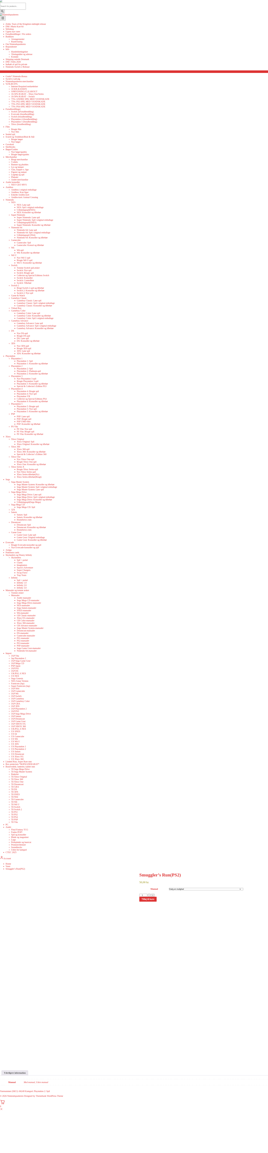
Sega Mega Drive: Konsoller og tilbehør (34, 499)
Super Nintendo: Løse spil (28, 217)
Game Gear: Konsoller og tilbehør (32, 540)
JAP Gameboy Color (20, 701)
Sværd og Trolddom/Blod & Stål (20, 137)
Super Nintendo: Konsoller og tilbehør (34, 225)
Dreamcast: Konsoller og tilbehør (31, 527)
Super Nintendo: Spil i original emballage (35, 220)
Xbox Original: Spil (25, 441)
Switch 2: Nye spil (25, 293)
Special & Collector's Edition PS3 (31, 386)
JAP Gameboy (17, 698)
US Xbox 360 (17, 759)
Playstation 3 (16, 376)
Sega (8, 479)
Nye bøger (16, 142)
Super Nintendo (18, 215)
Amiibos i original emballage (24, 190)
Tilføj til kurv (148, 899)
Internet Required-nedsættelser (24, 86)
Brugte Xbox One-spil (26, 462)
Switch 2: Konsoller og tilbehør (30, 290)
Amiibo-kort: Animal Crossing (24, 197)
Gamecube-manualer (26, 635)
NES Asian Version (19, 681)
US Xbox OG (17, 756)
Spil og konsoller (18, 834)
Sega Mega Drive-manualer (29, 603)
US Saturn (15, 751)
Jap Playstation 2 (18, 658)
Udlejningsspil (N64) (26, 235)
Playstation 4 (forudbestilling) (24, 119)
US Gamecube (17, 736)
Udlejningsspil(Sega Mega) (29, 502)
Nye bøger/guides (19, 152)
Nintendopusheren (15, 1096)
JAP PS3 (15, 711)
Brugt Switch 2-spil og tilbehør (30, 288)
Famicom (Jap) (17, 683)
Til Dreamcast (17, 784)
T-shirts (14, 162)
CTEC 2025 (11, 852)
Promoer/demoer (18, 845)
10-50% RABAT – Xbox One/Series (27, 94)
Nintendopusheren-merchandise (20, 81)
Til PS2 (14, 814)
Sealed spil (10, 134)
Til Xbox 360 (17, 779)
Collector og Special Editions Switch (33, 275)
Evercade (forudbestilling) (22, 114)
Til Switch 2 (16, 809)
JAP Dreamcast (18, 719)
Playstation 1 (16, 358)
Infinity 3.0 (22, 588)
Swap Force (22, 572)
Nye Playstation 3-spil (26, 378)
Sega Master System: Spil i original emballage (37, 487)
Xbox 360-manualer (25, 623)
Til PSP (14, 819)
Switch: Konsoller (25, 278)
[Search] (2, 11)
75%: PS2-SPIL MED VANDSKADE (28, 101)
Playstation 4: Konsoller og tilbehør (32, 401)
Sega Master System (20, 482)
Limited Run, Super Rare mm (19, 761)
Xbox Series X (17, 467)
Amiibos (9, 187)
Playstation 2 (16, 366)
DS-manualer (22, 633)
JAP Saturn (16, 716)
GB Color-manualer (25, 620)
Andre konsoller (13, 182)
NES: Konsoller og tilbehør (29, 212)
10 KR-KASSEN (19, 89)
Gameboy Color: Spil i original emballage (35, 318)
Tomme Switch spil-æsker (28, 268)
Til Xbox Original (19, 777)
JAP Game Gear (18, 721)
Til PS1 (14, 812)
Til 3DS (14, 792)
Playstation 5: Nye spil (27, 409)
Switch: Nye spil (24, 270)
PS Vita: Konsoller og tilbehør (30, 434)
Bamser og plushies (19, 164)
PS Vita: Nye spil (24, 429)
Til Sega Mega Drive (20, 769)
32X (13, 509)
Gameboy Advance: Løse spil (30, 323)
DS (12, 331)
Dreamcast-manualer (26, 630)
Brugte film (16, 129)
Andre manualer (24, 598)
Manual (154, 889)
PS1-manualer (23, 638)
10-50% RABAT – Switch (23, 96)
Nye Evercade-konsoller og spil (25, 547)
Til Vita (14, 822)
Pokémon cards (12, 552)
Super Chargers (23, 570)
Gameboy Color (18, 310)
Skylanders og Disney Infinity (19, 555)
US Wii (14, 739)
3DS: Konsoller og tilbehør (29, 353)
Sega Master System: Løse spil (30, 489)
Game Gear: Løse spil (26, 535)
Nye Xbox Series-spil (26, 472)
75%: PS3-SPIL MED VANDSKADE (28, 104)
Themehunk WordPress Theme (49, 1096)
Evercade (10, 542)
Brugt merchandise (19, 159)
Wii (12, 247)
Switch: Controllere (25, 280)
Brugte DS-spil (23, 336)
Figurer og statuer (19, 172)
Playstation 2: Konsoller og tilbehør (32, 373)
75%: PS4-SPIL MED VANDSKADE (28, 106)
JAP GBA (15, 703)
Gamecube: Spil (24, 242)
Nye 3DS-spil (23, 346)
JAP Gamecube (18, 691)
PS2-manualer (23, 640)
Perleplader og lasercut (21, 842)
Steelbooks (10, 147)
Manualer (15, 595)
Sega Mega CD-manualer (28, 600)
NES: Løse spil (23, 205)
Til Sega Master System (21, 771)
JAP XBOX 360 (18, 726)
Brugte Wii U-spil (24, 260)
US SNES (15, 731)
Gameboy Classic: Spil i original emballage (36, 303)
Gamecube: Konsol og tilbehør (30, 245)
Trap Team (21, 575)
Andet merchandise (19, 179)
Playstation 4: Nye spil (27, 394)
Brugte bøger (17, 139)
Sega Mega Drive (19, 492)
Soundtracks (16, 847)
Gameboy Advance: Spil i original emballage (36, 326)
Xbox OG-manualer (25, 618)
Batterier (15, 774)
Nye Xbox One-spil (25, 459)
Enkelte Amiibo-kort (20, 195)
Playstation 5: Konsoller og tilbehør (32, 411)
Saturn (14, 512)
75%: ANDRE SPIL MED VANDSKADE (30, 99)
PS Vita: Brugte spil (25, 431)
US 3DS (15, 744)
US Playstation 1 (18, 746)
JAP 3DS (15, 706)
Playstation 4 (16, 389)
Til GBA (15, 787)
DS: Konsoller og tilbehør (28, 341)
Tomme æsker (17, 593)
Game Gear (16, 532)
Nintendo (10, 200)
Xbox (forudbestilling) (21, 124)
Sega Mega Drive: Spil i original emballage (36, 497)
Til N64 (14, 797)
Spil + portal (22, 560)
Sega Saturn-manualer (26, 608)
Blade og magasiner (20, 837)
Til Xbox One (17, 782)
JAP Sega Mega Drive (21, 714)
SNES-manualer (24, 610)
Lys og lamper (17, 167)
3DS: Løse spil (23, 351)
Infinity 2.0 (22, 585)
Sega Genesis (17, 678)
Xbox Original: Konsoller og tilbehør (33, 444)
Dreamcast (16, 522)
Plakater (14, 177)
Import (8, 653)
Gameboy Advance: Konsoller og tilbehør (35, 328)
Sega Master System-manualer (30, 628)
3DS (13, 343)
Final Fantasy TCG (19, 829)
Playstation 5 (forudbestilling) (24, 122)
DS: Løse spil (23, 338)
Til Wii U (15, 804)
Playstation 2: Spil (25, 368)
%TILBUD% (12, 84)
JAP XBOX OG (18, 724)
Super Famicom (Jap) (20, 686)
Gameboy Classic (19, 298)
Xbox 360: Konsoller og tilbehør (31, 452)
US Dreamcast (17, 754)
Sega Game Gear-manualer (29, 648)
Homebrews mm (24, 520)
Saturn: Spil (22, 515)
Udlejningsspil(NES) (26, 210)
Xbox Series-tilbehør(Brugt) (29, 477)
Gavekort (10, 144)
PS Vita (14, 426)
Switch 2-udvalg (13, 79)
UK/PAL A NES (18, 673)
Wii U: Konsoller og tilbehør (29, 263)
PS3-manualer (23, 643)
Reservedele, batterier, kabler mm (20, 766)
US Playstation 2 (18, 749)
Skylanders (16, 557)
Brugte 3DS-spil (24, 348)
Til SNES (15, 794)
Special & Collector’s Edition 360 (31, 454)
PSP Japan (15, 666)
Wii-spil (20, 250)
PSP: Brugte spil (24, 419)
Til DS (14, 789)
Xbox (8, 436)
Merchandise (11, 157)
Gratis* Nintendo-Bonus (16, 76)
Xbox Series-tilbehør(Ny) (28, 474)
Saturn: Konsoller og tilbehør (29, 517)
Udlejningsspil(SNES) (26, 222)
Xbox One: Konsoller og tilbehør (31, 464)
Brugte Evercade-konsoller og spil (26, 545)
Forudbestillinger (13, 109)
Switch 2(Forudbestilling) (22, 111)
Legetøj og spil (17, 174)
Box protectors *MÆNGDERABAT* (22, 764)
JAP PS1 (15, 668)
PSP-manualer (23, 646)
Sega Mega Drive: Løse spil (29, 494)
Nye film (15, 132)
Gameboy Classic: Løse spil (29, 300)
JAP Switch (16, 696)
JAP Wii (14, 693)
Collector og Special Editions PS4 (32, 399)
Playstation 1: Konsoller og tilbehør (32, 363)
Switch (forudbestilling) (21, 116)
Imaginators (22, 565)
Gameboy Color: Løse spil (28, 313)
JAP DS (14, 671)
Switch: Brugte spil (25, 273)
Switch (14, 265)
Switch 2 (15, 285)
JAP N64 (15, 688)
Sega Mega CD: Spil (26, 507)
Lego (13, 840)
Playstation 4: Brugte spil (28, 391)
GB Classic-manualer (26, 615)
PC (7, 824)
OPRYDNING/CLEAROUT (24, 91)
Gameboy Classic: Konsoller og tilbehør (34, 305)
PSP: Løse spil (23, 416)
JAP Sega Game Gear (20, 661)
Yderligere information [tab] (15, 1073)
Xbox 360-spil (23, 449)
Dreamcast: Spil (24, 525)
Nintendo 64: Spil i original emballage (33, 232)
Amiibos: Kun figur (19, 192)
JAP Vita (15, 656)
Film (8, 127)
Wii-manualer (23, 613)
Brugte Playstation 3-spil (27, 381)
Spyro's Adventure (25, 567)
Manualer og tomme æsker (17, 590)
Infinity (14, 577)
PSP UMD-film (23, 421)
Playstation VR (23, 396)
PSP (13, 414)
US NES (15, 676)
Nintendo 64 (16, 227)
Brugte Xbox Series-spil (27, 469)
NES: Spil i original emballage (30, 207)
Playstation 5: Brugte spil (28, 406)
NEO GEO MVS (19, 184)
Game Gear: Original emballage (31, 537)
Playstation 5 (16, 404)
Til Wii (14, 802)
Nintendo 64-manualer (27, 651)
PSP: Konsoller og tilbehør (28, 424)
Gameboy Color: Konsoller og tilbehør (34, 315)
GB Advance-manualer (27, 625)
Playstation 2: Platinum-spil (29, 371)
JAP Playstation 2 (19, 709)
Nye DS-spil (22, 333)
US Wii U (15, 741)
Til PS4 (14, 817)
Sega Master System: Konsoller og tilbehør (35, 484)
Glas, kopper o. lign (20, 169)
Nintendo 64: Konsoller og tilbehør (32, 237)
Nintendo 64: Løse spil (27, 230)
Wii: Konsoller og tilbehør (28, 253)
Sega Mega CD (18, 504)
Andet (8, 827)
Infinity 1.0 (22, 583)
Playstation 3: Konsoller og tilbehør (32, 384)
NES (13, 202)
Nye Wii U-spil (23, 258)
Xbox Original (17, 439)
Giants (19, 562)
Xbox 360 (15, 446)
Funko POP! (16, 832)
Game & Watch (18, 295)
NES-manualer (23, 605)
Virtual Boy (16, 308)
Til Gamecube (17, 799)
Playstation (10, 356)
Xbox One (16, 457)
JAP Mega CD (17, 663)
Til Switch (15, 807)
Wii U (13, 255)
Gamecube (16, 240)
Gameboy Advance (19, 321)
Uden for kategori (19, 850)
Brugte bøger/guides (20, 154)
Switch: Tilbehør (24, 283)
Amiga (9, 550)
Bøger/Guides (12, 149)
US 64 (14, 734)
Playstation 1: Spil (25, 361)
